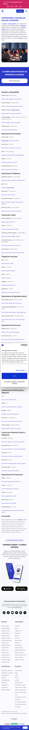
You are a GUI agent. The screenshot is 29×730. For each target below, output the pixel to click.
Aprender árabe (5, 647)
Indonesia (23, 25)
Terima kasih (4, 140)
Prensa (16, 675)
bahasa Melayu (12, 23)
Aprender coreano (5, 657)
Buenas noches (15, 110)
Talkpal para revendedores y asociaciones (5, 685)
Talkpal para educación (6, 670)
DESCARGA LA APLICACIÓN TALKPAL (15, 540)
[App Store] (7, 589)
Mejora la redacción (19, 659)
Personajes (17, 633)
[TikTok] (8, 612)
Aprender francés (5, 630)
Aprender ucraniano (6, 638)
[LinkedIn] (20, 612)
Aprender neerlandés (6, 640)
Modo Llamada (18, 640)
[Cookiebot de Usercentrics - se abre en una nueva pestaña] (20, 345)
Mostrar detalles (20, 370)
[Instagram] (4, 612)
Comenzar (20, 11)
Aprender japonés (5, 655)
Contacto (17, 680)
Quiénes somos (18, 670)
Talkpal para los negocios (7, 673)
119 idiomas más (5, 662)
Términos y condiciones (20, 689)
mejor (20, 38)
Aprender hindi (4, 652)
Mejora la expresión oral (20, 655)
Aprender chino (5, 650)
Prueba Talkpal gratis (14, 81)
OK (14, 376)
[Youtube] (12, 612)
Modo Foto (17, 638)
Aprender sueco (5, 642)
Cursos (16, 628)
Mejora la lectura (19, 657)
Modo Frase (17, 642)
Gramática (17, 626)
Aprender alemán (5, 635)
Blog (16, 673)
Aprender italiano (5, 633)
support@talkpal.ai (17, 607)
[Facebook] (16, 612)
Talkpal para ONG (5, 680)
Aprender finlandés (5, 645)
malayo (5, 23)
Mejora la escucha (19, 652)
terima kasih (10, 187)
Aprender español (5, 628)
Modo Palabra (18, 645)
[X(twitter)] (24, 612)
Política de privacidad (20, 685)
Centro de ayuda (19, 682)
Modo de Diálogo (19, 647)
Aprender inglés (5, 626)
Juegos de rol (18, 630)
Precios (17, 677)
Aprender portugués (6, 659)
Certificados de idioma (20, 650)
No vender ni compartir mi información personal (14, 382)
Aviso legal (17, 706)
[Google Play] (21, 589)
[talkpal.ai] (2, 11)
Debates (17, 635)
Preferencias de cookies (20, 687)
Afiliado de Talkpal (5, 689)
